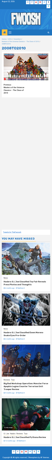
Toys (13, 380)
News (6, 278)
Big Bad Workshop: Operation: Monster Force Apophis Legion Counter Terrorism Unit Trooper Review (26, 386)
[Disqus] (26, 130)
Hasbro (12, 434)
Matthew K (21, 288)
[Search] (48, 32)
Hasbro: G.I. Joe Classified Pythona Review (25, 437)
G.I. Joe (6, 434)
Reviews (7, 380)
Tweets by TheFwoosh (12, 232)
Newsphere (33, 457)
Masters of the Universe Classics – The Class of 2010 (14, 89)
